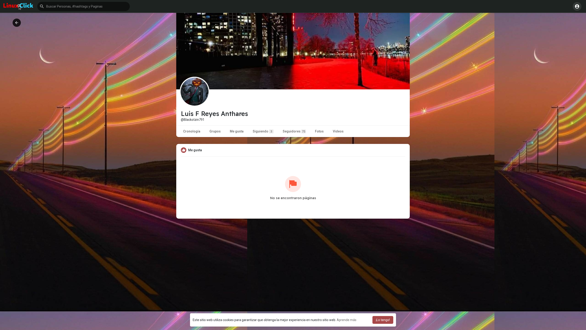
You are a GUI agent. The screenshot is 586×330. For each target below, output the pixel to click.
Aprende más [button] (346, 320)
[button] (83, 6)
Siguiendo (262, 131)
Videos (338, 131)
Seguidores (294, 131)
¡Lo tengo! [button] (383, 320)
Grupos (215, 131)
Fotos (319, 131)
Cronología (191, 131)
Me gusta (237, 131)
